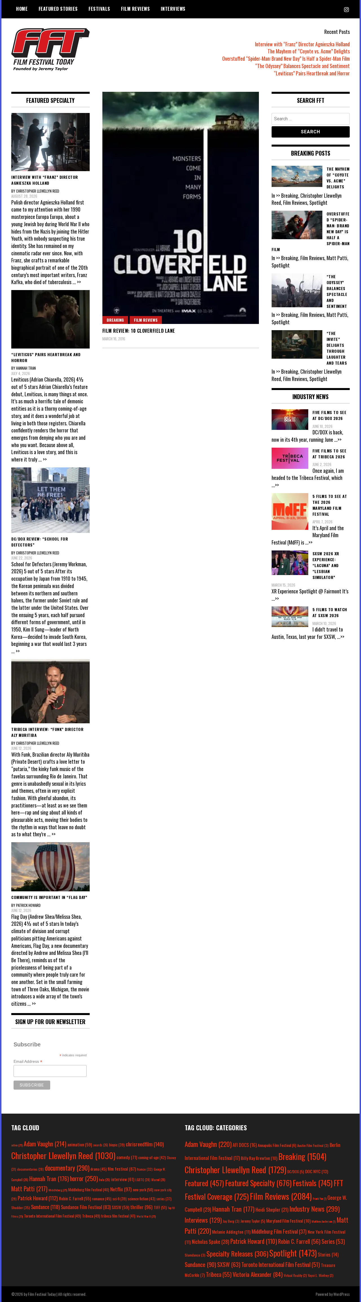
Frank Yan (319, 1198)
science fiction (141, 1198)
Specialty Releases (237, 1253)
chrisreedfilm (145, 1144)
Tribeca (91, 1216)
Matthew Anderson (323, 1221)
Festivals (99, 8)
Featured (204, 1183)
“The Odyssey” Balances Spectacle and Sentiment (302, 65)
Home (22, 8)
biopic (117, 1145)
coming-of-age (152, 1157)
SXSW (120, 1207)
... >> (76, 282)
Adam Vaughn (45, 1143)
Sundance (45, 1206)
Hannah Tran (49, 1178)
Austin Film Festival (313, 1145)
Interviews (173, 8)
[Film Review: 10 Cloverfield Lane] (180, 208)
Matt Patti (29, 1188)
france (145, 1169)
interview (122, 1179)
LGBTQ (142, 1179)
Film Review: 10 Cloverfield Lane (138, 330)
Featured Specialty (258, 1182)
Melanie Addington (231, 1232)
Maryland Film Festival (288, 1221)
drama (99, 1169)
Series (333, 1241)
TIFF (160, 1207)
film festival (122, 1168)
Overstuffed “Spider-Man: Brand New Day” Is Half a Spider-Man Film (286, 58)
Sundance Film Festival (86, 1206)
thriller (141, 1206)
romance (101, 1198)
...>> (338, 439)
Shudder (20, 1207)
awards (100, 1145)
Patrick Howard (38, 1198)
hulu (104, 1179)
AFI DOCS (245, 1144)
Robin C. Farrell (75, 1198)
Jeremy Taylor (253, 1221)
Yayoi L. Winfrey (320, 1275)
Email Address (28, 1061)
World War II (146, 1216)
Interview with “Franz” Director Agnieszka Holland (302, 44)
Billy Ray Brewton (259, 1158)
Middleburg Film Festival (88, 1189)
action (17, 1145)
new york (143, 1189)
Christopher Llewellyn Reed (63, 1155)
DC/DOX (295, 1171)
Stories (328, 1254)
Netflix (121, 1189)
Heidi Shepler (272, 1209)
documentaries (30, 1169)
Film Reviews (135, 8)
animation (79, 1144)
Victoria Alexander (258, 1274)
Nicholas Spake (210, 1241)
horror (84, 1178)
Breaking (115, 320)
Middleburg (58, 1190)
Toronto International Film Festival (52, 1216)
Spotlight (293, 1253)
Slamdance (195, 1255)
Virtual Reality (295, 1275)
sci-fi (120, 1198)
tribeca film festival (118, 1216)
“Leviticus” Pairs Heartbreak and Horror (312, 73)
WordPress (341, 1294)
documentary (67, 1168)
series (164, 1198)
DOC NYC (316, 1171)
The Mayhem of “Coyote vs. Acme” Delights (309, 51)
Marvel (158, 1179)
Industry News (314, 1208)
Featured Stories (58, 8)
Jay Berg (231, 1221)
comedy (126, 1157)
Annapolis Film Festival (277, 1145)
